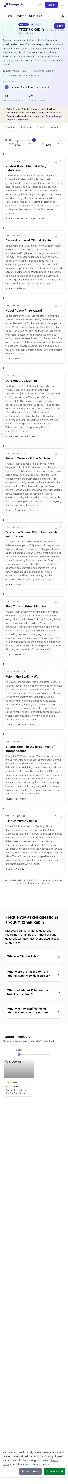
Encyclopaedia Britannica (27, 510)
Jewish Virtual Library (25, 724)
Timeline (10, 127)
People (20, 15)
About (54, 127)
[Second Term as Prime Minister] (10, 140)
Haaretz (18, 584)
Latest (25, 127)
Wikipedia (19, 869)
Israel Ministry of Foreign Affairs (30, 218)
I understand (55, 1471)
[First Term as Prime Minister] (65, 140)
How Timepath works (51, 116)
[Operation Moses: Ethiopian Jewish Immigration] (34, 140)
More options (30, 1471)
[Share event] (56, 161)
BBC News (20, 288)
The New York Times (25, 436)
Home (9, 15)
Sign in (51, 4)
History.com (20, 799)
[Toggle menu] (62, 5)
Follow (59, 25)
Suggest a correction (17, 119)
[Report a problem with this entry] (61, 161)
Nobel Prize (20, 358)
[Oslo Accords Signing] (6, 140)
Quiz (39, 127)
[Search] (41, 5)
